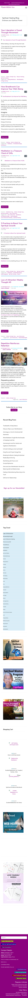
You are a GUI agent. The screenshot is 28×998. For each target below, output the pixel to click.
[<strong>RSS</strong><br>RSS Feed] (23, 23)
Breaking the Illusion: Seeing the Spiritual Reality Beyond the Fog (13, 456)
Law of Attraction (13, 213)
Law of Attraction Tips (7, 941)
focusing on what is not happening (10, 315)
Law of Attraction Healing (6, 217)
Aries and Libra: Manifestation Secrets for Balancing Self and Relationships (13, 468)
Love (4, 615)
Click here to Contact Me (6, 954)
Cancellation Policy (5, 964)
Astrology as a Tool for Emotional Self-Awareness (13, 433)
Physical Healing (20, 76)
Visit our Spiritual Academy (9, 944)
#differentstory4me (6, 620)
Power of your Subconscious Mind (19, 984)
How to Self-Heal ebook (14, 755)
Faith (4, 581)
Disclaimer (24, 995)
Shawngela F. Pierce (8, 952)
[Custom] (19, 1)
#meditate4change (17, 143)
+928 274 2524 (7, 2)
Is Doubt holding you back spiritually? (12, 449)
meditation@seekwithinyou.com (17, 2)
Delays (4, 609)
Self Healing (5, 575)
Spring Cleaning (5, 603)
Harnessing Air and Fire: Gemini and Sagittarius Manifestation (12, 445)
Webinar (4, 567)
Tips (3, 584)
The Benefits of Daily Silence (10, 425)
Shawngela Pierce (6, 286)
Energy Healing (4, 80)
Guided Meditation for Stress (14, 802)
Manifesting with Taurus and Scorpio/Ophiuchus (10, 462)
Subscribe (14, 410)
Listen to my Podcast (20, 972)
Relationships (5, 578)
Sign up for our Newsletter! (14, 488)
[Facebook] (8, 1)
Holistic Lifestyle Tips (11, 76)
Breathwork (3, 145)
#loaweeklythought (23, 337)
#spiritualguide (13, 216)
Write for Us (3, 962)
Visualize (4, 606)
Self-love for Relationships (10, 478)
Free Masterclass (21, 969)
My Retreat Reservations (21, 992)
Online (9, 957)
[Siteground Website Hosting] (14, 822)
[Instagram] (17, 1)
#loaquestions (5, 561)
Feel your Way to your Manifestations (12, 429)
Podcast (4, 564)
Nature (18, 274)
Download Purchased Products (13, 993)
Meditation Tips (9, 212)
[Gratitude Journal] (14, 893)
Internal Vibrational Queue (7, 612)
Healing (8, 142)
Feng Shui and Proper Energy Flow (12, 452)
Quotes (4, 558)
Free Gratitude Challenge (19, 975)
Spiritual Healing (4, 78)
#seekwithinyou (6, 544)
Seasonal (4, 589)
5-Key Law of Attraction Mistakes (19, 986)
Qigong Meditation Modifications (13, 995)
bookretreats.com (14, 959)
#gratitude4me (5, 592)
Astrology (4, 595)
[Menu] (26, 8)
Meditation (9, 143)
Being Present (5, 623)
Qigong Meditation (11, 79)
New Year (4, 572)
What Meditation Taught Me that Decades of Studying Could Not (14, 439)
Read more (5, 71)
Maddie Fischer (5, 35)
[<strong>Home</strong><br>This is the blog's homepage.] (22, 23)
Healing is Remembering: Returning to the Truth (14, 473)
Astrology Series (5, 601)
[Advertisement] (10, 847)
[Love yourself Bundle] (14, 872)
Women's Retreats (23, 987)
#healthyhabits (20, 79)
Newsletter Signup (21, 978)
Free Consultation (6, 947)
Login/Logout (24, 993)
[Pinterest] (10, 1)
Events (4, 570)
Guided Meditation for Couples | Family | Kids (14, 771)
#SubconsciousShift (7, 541)
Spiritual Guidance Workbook (14, 787)
